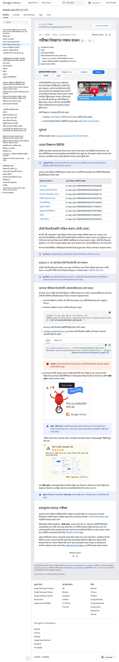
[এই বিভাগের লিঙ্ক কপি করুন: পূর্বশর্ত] (48, 130)
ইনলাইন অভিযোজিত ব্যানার (49, 194)
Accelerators (38, 599)
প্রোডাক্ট (46, 35)
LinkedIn (65, 599)
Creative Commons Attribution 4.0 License (78, 565)
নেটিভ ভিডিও (44, 219)
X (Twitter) (66, 603)
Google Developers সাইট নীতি (82, 568)
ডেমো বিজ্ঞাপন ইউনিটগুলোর (61, 117)
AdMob (16, 2)
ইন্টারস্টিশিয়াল (45, 202)
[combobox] (73, 3)
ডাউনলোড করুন (29, 15)
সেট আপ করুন (72, 136)
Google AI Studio (97, 599)
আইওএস (98, 72)
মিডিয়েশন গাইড (72, 532)
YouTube (65, 607)
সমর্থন (49, 15)
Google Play (95, 611)
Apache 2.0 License (40, 568)
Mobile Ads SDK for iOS (15, 10)
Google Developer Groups (43, 592)
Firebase (94, 596)
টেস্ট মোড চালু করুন (91, 121)
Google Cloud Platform (42, 640)
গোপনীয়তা (45, 657)
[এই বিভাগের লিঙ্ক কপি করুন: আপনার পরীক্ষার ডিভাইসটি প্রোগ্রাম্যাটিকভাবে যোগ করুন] (95, 288)
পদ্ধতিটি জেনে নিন (96, 270)
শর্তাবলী (37, 657)
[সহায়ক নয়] (110, 35)
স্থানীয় (42, 215)
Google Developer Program (44, 588)
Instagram (66, 596)
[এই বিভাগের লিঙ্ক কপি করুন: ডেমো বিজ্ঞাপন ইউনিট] (66, 145)
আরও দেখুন (46, 3)
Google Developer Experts (43, 596)
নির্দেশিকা (6, 15)
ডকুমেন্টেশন (32, 3)
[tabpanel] (77, 351)
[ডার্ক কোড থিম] (110, 312)
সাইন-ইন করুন (111, 3)
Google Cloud (95, 607)
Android (93, 588)
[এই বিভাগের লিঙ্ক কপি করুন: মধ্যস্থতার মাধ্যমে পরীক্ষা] (69, 508)
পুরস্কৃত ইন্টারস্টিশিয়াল (47, 211)
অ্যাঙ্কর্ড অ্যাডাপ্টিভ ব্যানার (48, 190)
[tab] (47, 340)
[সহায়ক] (106, 35)
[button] (15, 66)
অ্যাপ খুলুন (43, 186)
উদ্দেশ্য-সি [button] (58, 340)
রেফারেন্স (16, 15)
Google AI (37, 644)
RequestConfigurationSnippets (89, 352)
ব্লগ (63, 588)
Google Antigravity (97, 603)
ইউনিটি (45, 76)
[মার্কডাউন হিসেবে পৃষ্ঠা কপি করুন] (90, 41)
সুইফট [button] (48, 340)
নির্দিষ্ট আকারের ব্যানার (47, 198)
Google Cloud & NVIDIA (42, 603)
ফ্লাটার (59, 76)
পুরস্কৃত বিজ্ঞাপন (45, 207)
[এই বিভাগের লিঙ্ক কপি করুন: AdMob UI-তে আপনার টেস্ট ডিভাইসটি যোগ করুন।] (90, 263)
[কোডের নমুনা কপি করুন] (109, 345)
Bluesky (65, 592)
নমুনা (40, 15)
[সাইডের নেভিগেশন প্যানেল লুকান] (28, 658)
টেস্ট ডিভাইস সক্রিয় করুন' (99, 517)
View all (93, 614)
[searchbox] (15, 22)
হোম (40, 35)
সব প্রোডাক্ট (38, 648)
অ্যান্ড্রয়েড (65, 72)
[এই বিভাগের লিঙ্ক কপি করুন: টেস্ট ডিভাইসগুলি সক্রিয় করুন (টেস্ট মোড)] (91, 229)
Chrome (94, 592)
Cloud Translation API (53, 27)
